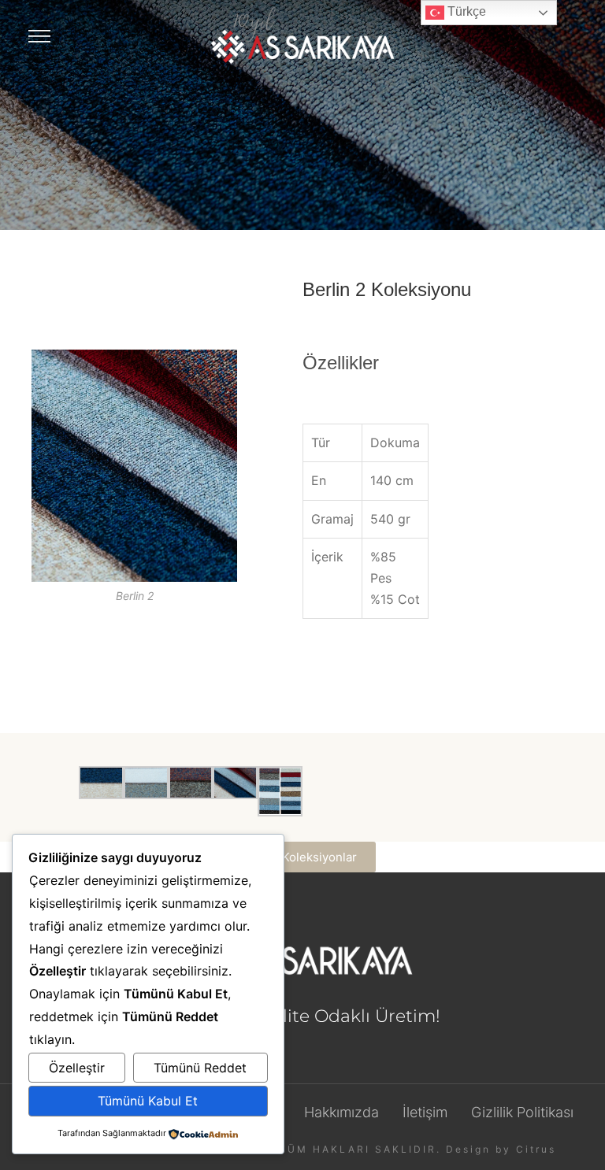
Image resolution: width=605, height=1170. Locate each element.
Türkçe (465, 11)
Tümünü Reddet (200, 1068)
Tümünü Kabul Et (148, 1101)
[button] (302, 857)
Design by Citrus (501, 1149)
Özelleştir (77, 1068)
